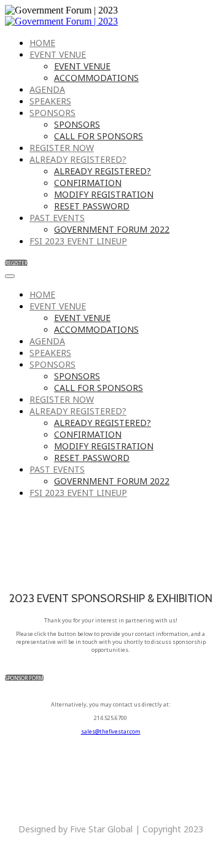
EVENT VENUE (57, 54)
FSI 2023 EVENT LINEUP (78, 241)
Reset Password (92, 206)
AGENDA (47, 89)
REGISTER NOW (61, 147)
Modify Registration (103, 194)
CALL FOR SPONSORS (98, 136)
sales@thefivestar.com (111, 731)
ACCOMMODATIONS (96, 77)
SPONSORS (52, 112)
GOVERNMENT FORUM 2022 (111, 229)
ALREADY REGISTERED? (77, 159)
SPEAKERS (50, 101)
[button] (16, 263)
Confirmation (88, 182)
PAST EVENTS (57, 217)
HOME (42, 42)
